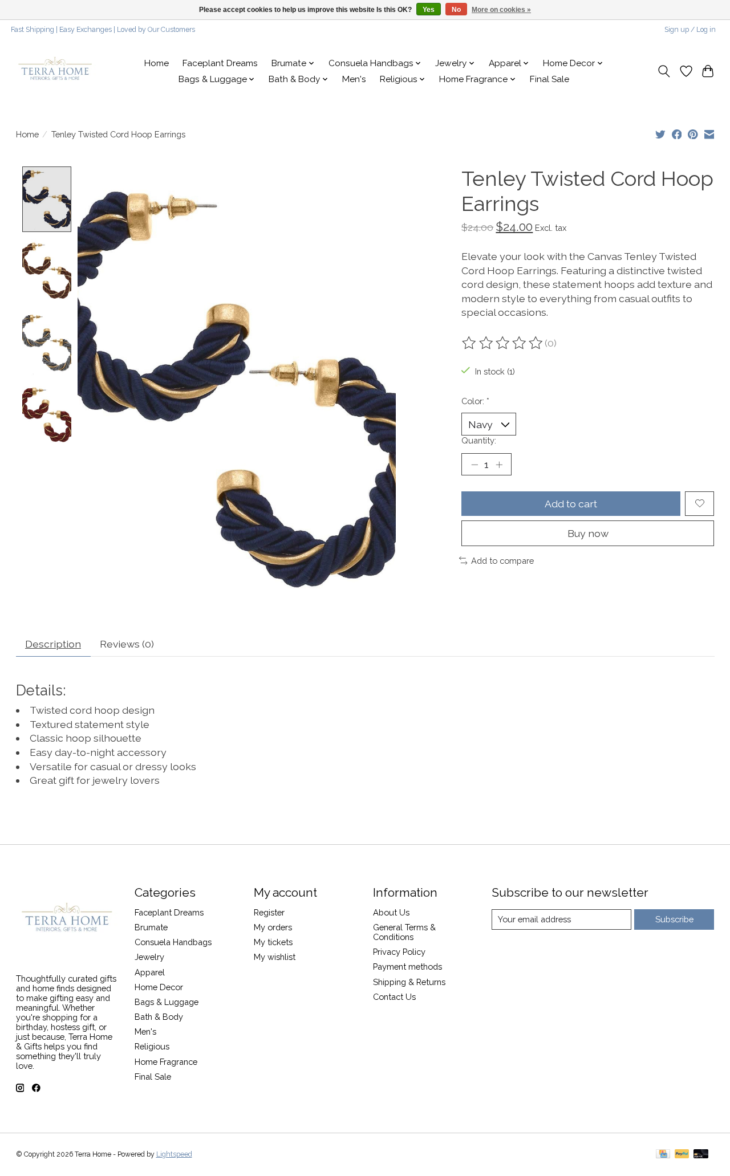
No (456, 10)
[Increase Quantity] (499, 464)
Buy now (588, 533)
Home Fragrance (166, 1062)
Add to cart (571, 504)
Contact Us (394, 997)
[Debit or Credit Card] (701, 1154)
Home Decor (159, 987)
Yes (429, 10)
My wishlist (274, 957)
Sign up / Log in (690, 30)
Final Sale (549, 79)
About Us (391, 912)
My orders (273, 927)
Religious (152, 1046)
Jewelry (149, 957)
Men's (354, 79)
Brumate (151, 927)
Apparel (150, 972)
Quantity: (478, 440)
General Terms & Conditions (404, 932)
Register (269, 912)
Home (156, 63)
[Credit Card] (663, 1154)
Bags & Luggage (166, 1002)
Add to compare (502, 560)
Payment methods (407, 966)
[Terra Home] (56, 71)
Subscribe (674, 919)
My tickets (273, 942)
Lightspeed (174, 1154)
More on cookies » (501, 10)
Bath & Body (159, 1017)
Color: (475, 401)
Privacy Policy (399, 952)
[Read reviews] (503, 343)
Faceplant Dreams (220, 63)
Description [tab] (53, 644)
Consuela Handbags (173, 942)
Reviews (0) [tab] (127, 644)
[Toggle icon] (663, 71)
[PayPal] (682, 1154)
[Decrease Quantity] (474, 464)
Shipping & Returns (409, 982)
